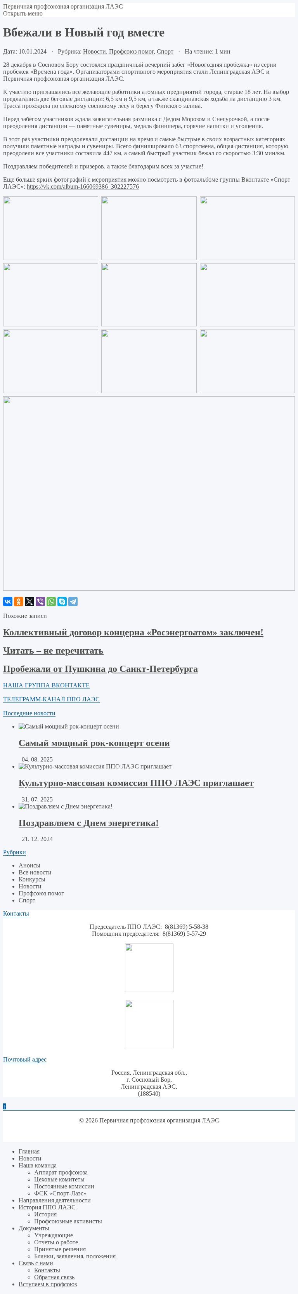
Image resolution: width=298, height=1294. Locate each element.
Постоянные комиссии (64, 1186)
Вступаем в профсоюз (48, 1284)
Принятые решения (60, 1249)
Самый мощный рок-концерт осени (94, 743)
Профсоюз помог (131, 51)
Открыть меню (23, 13)
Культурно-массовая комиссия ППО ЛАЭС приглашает (136, 783)
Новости (94, 51)
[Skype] (62, 601)
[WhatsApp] (51, 601)
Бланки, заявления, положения (75, 1256)
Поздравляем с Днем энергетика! (89, 823)
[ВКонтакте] (7, 601)
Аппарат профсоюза (61, 1172)
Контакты (47, 1270)
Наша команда (38, 1165)
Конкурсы (32, 879)
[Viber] (40, 601)
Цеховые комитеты (59, 1179)
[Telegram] (73, 601)
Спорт (165, 51)
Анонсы (29, 865)
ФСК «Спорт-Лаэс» (60, 1193)
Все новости (35, 872)
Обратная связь (54, 1277)
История (45, 1214)
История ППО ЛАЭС (47, 1207)
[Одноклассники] (18, 601)
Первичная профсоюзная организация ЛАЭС (63, 6)
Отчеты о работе (56, 1242)
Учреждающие (53, 1235)
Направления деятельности (55, 1200)
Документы (34, 1228)
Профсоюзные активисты (68, 1221)
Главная (29, 1151)
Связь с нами (36, 1263)
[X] (29, 601)
